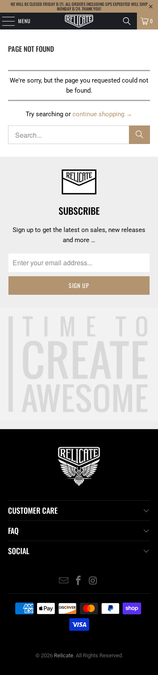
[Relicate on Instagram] (93, 581)
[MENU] (4, 21)
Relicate (63, 655)
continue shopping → (102, 114)
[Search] (127, 21)
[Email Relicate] (64, 581)
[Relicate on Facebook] (78, 581)
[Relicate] (79, 21)
